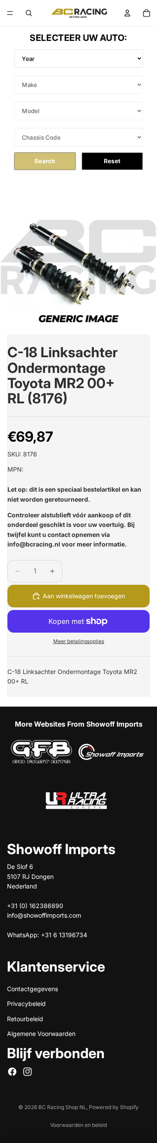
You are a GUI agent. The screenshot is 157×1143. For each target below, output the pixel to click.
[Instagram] (27, 1071)
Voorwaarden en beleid (78, 1125)
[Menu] (10, 13)
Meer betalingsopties (78, 641)
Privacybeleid (26, 1003)
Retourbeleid (25, 1018)
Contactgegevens (32, 988)
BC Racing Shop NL (62, 1107)
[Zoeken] (28, 13)
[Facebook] (12, 1071)
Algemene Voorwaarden (41, 1033)
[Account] (127, 13)
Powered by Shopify (114, 1107)
